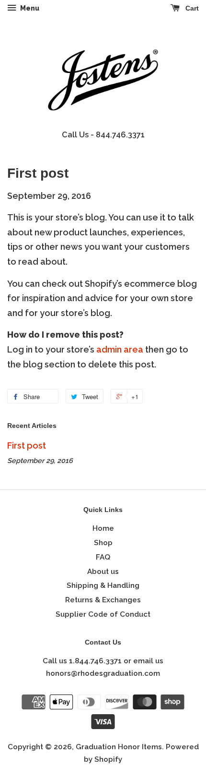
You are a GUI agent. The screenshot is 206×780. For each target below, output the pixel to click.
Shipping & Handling (103, 585)
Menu (29, 8)
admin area (119, 349)
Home (103, 528)
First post (26, 445)
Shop (103, 542)
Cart (191, 8)
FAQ (103, 557)
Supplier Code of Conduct (103, 614)
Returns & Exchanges (103, 600)
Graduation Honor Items (119, 747)
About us (103, 571)
